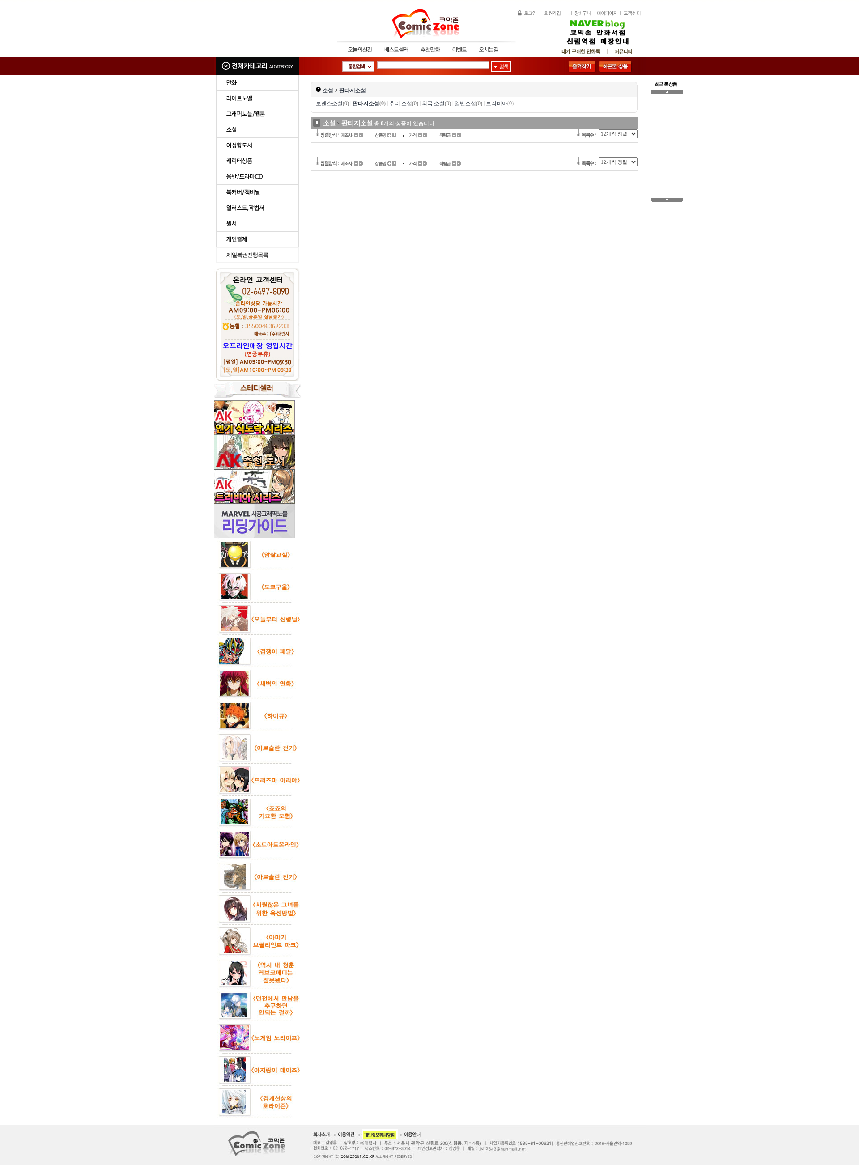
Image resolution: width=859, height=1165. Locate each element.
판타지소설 (352, 90)
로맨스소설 (332, 103)
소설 (328, 90)
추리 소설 (403, 103)
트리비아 (500, 103)
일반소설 (468, 103)
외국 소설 (436, 103)
